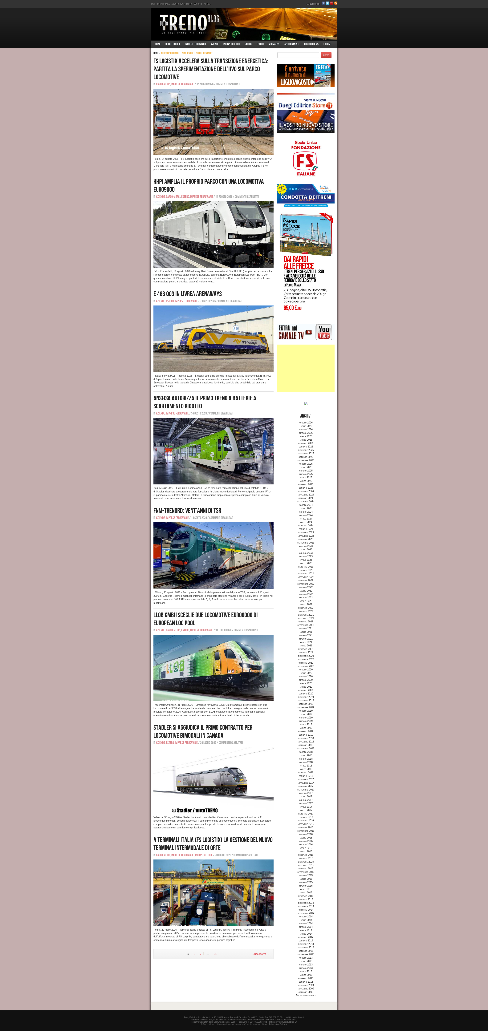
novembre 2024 (306, 494)
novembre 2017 (306, 782)
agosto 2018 (306, 751)
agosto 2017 (306, 793)
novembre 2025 (306, 453)
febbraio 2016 (305, 854)
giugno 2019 (306, 717)
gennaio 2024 (306, 529)
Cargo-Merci (163, 84)
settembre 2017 (305, 789)
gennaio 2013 (306, 981)
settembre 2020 (305, 666)
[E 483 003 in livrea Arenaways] (213, 339)
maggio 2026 (306, 432)
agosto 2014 (306, 916)
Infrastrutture (231, 44)
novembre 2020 (306, 659)
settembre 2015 (305, 872)
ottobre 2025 (306, 456)
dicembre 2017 (306, 779)
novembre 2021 (306, 618)
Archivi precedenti (306, 995)
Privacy (207, 3)
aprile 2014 (306, 930)
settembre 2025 (305, 460)
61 (215, 953)
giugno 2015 (306, 882)
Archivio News (178, 3)
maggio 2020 (306, 679)
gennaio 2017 (306, 817)
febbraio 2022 (305, 607)
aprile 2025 (306, 477)
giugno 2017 (306, 800)
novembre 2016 (306, 824)
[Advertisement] (306, 368)
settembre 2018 (305, 748)
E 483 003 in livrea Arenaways (187, 294)
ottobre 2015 (306, 868)
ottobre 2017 (306, 786)
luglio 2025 (306, 467)
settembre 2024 (305, 501)
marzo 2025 (306, 480)
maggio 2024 (306, 515)
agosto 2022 (306, 587)
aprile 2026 (306, 436)
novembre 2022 (306, 577)
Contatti (198, 3)
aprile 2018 (306, 765)
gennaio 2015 (306, 899)
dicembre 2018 (306, 738)
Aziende (215, 44)
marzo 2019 (306, 727)
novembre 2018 (306, 741)
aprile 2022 (306, 601)
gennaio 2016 (306, 858)
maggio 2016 (306, 844)
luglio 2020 (306, 673)
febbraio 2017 (305, 813)
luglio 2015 (306, 878)
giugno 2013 (306, 964)
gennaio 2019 (306, 734)
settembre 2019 (305, 707)
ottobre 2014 (306, 909)
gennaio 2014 (306, 940)
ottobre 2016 (306, 827)
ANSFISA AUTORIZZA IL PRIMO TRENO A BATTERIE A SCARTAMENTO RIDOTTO (204, 402)
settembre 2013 (305, 954)
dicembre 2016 (306, 820)
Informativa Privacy (278, 1024)
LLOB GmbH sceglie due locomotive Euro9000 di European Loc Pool (205, 619)
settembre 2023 (305, 542)
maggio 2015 (306, 885)
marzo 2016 (306, 851)
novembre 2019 (306, 700)
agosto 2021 (306, 628)
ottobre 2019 (306, 703)
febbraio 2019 (305, 731)
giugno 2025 (306, 470)
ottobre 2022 (306, 580)
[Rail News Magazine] (244, 24)
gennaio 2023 (306, 570)
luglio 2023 (306, 549)
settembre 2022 (305, 583)
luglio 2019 (306, 714)
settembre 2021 (305, 625)
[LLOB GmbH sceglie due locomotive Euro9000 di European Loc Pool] (213, 668)
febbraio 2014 (305, 937)
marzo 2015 (306, 892)
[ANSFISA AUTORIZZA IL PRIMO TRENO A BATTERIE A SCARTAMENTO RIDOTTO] (213, 451)
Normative (274, 44)
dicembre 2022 (306, 573)
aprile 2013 (306, 971)
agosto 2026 (306, 422)
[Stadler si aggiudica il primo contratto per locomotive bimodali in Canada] (213, 780)
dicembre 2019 (306, 697)
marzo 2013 (306, 974)
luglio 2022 (306, 590)
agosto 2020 (306, 669)
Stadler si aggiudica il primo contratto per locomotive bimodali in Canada (202, 732)
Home (153, 3)
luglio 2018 (306, 755)
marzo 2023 (306, 563)
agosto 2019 (306, 710)
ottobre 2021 (306, 621)
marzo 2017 (306, 810)
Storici (248, 44)
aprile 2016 (306, 848)
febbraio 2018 (305, 772)
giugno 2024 (306, 511)
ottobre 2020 (306, 662)
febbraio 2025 (305, 484)
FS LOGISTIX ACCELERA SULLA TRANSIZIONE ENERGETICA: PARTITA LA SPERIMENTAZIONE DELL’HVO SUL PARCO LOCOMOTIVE (210, 69)
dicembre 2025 (306, 450)
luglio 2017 (306, 796)
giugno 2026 (306, 429)
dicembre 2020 (306, 655)
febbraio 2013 (305, 978)
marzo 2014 (306, 933)
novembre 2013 (306, 947)
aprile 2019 (306, 724)
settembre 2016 (305, 830)
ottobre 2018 (306, 745)
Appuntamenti (291, 44)
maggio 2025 (306, 474)
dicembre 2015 (306, 861)
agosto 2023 (306, 546)
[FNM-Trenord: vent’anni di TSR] (213, 555)
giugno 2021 (306, 635)
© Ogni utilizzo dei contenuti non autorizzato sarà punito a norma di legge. (235, 1024)
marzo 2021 (306, 645)
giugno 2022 (306, 594)
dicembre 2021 (306, 614)
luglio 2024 (306, 508)
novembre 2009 (306, 988)
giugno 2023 (306, 553)
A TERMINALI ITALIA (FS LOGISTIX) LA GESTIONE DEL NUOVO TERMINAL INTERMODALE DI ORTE (213, 844)
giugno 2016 (306, 841)
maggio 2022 (306, 597)
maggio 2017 (306, 803)
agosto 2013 (306, 957)
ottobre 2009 (306, 992)
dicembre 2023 (306, 532)
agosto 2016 (306, 834)
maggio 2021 (306, 638)
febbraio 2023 (305, 566)
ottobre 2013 (306, 950)
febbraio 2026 (305, 443)
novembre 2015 (306, 865)
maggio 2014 (306, 926)
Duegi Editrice (163, 3)
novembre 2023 (306, 535)
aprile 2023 (306, 559)
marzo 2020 (306, 686)
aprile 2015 (306, 889)
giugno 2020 (306, 676)
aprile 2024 (306, 518)
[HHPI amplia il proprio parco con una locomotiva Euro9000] (213, 234)
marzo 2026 (306, 439)
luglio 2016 (306, 837)
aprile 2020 (306, 683)
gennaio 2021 (306, 652)
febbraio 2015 (305, 896)
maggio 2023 (306, 556)
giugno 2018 (306, 758)
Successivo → (261, 953)
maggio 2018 (306, 762)
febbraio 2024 (305, 525)
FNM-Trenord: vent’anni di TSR (187, 511)
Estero (260, 44)
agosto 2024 (306, 504)
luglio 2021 (306, 631)
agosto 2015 (306, 875)
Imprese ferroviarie (195, 44)
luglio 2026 (306, 426)
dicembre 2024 (306, 491)
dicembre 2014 (306, 902)
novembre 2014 (306, 906)
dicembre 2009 (306, 985)
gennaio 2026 (306, 446)
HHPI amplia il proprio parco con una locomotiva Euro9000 (208, 186)
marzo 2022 (306, 604)
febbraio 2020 (305, 690)
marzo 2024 (306, 522)
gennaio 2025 (306, 487)
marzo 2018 (306, 769)
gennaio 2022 (306, 611)
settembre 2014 (305, 913)
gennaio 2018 (306, 775)
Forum (189, 3)
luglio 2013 (306, 961)
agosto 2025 (306, 463)
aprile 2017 (306, 806)
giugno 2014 (306, 923)
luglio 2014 (306, 920)
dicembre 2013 (306, 944)
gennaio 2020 (306, 693)
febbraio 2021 (305, 649)
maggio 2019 (306, 721)
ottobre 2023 (306, 539)
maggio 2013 (306, 968)
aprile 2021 (306, 642)
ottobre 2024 (306, 498)
